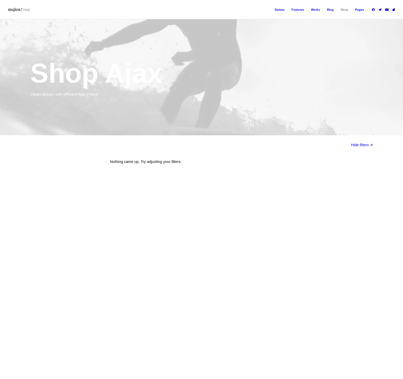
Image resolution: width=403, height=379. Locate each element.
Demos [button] (280, 9)
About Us (232, 223)
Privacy (282, 248)
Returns (282, 235)
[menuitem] (280, 9)
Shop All (181, 223)
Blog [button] (330, 9)
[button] (374, 9)
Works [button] (315, 9)
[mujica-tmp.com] (19, 10)
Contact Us (233, 254)
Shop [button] (344, 9)
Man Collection (184, 235)
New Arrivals (183, 248)
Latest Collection (185, 254)
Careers (231, 248)
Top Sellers (182, 267)
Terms (281, 242)
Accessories (183, 242)
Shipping (283, 229)
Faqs (281, 223)
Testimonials (234, 235)
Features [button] (298, 9)
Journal (231, 242)
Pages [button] (359, 9)
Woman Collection (186, 229)
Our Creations (235, 229)
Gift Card (181, 261)
